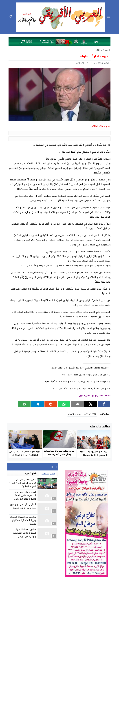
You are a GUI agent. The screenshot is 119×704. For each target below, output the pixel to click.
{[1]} (98, 50)
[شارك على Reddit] (50, 404)
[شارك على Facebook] (104, 404)
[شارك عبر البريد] (77, 404)
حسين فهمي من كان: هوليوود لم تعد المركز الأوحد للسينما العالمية (22, 483)
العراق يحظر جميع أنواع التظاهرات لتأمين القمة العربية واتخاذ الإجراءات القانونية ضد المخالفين (25, 497)
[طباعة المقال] (24, 404)
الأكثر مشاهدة (47, 474)
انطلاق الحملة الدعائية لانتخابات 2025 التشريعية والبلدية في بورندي (24, 533)
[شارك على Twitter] (90, 404)
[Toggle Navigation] (109, 17)
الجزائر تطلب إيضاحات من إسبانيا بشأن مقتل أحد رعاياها (59, 452)
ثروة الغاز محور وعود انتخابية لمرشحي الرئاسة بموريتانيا (94, 453)
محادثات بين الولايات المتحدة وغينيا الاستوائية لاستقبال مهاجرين (23, 520)
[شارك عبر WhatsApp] (64, 404)
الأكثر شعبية (31, 474)
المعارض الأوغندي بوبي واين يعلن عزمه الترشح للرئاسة (22, 506)
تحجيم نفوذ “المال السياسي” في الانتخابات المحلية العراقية (25, 453)
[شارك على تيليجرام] (37, 404)
